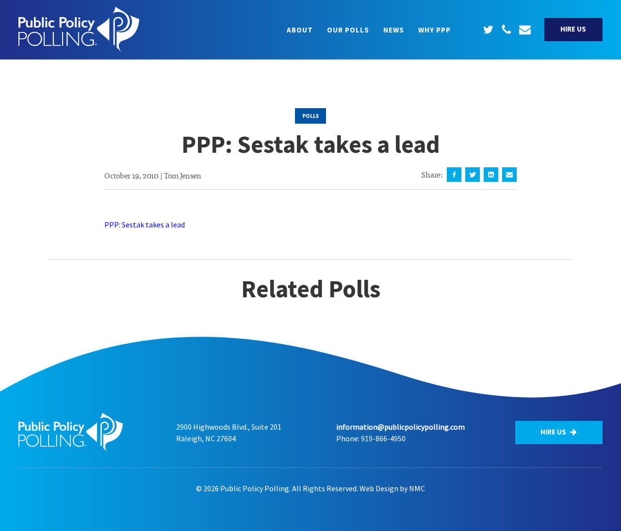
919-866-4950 (383, 438)
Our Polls (348, 29)
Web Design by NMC (392, 488)
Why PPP (434, 29)
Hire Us (573, 28)
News (393, 29)
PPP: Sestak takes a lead (144, 224)
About (300, 29)
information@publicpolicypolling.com (400, 427)
